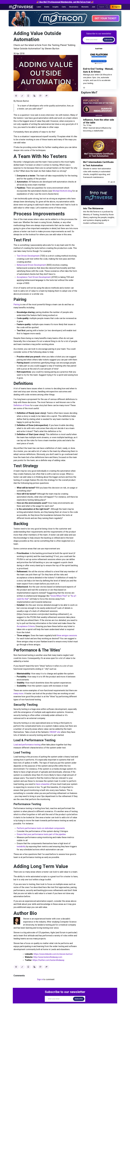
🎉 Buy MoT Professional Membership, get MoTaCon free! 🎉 (65, 2)
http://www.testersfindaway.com (47, 957)
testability (21, 846)
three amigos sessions (67, 635)
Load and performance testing (27, 744)
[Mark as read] (22, 96)
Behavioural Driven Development (31, 265)
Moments (85, 7)
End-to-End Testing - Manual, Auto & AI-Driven (98, 70)
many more (18, 693)
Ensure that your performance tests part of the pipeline (41, 834)
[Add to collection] (34, 96)
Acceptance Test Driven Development (34, 277)
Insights (55, 7)
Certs (64, 7)
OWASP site (54, 732)
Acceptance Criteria (26, 626)
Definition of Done (22, 405)
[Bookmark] (28, 96)
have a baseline (43, 784)
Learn (39, 7)
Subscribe (108, 40)
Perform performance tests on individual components (41, 828)
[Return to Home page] (21, 7)
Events (46, 7)
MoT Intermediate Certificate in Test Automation (98, 164)
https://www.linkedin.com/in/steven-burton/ (53, 954)
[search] (107, 7)
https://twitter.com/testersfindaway (48, 960)
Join (93, 7)
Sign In (117, 7)
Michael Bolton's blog (62, 191)
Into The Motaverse (93, 208)
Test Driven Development (28, 256)
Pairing (17, 304)
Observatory (73, 7)
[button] (46, 96)
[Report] (40, 96)
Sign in (40, 979)
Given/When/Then (59, 596)
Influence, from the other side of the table (98, 121)
